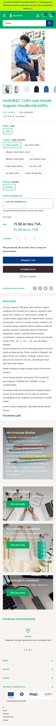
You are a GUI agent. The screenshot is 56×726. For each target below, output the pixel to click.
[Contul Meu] (37, 15)
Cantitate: (7, 238)
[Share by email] (51, 288)
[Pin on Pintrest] (40, 288)
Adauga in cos (28, 260)
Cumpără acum (28, 269)
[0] (51, 15)
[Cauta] (49, 23)
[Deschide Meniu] (4, 15)
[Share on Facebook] (35, 288)
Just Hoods (9, 112)
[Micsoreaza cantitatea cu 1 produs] (17, 239)
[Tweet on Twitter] (46, 288)
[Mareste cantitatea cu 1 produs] (34, 239)
